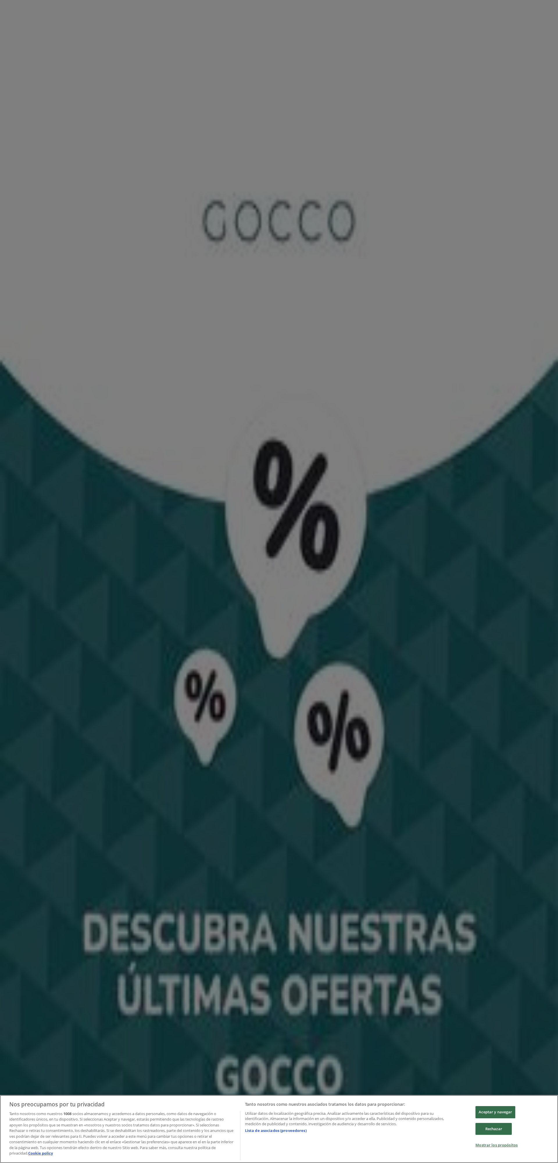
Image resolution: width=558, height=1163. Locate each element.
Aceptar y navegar (495, 1112)
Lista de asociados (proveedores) (276, 1130)
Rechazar (493, 1128)
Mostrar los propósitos (496, 1145)
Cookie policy (40, 1153)
